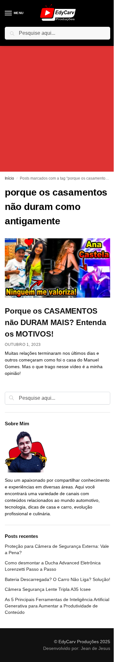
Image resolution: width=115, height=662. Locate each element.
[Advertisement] (57, 103)
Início (9, 178)
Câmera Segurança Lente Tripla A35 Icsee (48, 589)
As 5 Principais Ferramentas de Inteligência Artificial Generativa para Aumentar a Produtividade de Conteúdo (57, 606)
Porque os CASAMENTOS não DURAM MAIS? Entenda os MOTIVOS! (55, 322)
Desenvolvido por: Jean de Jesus (76, 648)
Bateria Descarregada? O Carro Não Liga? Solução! (57, 579)
